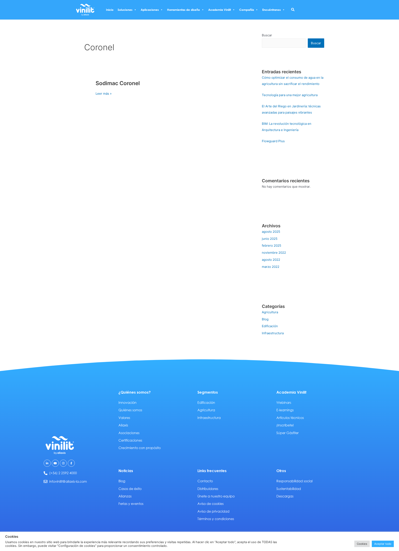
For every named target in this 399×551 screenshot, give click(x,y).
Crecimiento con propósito (139, 448)
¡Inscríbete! (285, 425)
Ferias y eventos (130, 503)
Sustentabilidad (288, 488)
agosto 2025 (271, 232)
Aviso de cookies (210, 503)
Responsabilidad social (294, 481)
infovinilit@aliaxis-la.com (68, 481)
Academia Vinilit (219, 9)
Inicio (109, 9)
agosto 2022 (271, 260)
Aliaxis (123, 425)
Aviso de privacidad (213, 511)
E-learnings (285, 410)
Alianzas (125, 496)
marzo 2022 (270, 267)
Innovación (127, 402)
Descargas (284, 496)
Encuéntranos (271, 9)
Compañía (246, 9)
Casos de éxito (130, 488)
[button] (293, 9)
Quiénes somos (130, 410)
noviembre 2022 (274, 253)
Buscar (267, 35)
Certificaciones (130, 440)
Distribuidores (207, 488)
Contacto (205, 481)
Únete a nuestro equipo (216, 496)
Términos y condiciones (215, 519)
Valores (124, 417)
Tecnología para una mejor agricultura (290, 95)
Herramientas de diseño (183, 9)
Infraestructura (273, 333)
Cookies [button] (362, 543)
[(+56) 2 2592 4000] (45, 473)
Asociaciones (128, 433)
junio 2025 (269, 239)
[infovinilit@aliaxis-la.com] (45, 481)
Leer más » (104, 93)
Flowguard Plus (273, 141)
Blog (265, 319)
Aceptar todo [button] (382, 543)
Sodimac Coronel (118, 83)
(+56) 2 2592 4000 (63, 473)
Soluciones (125, 9)
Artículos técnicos (290, 417)
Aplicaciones (150, 9)
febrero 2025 (271, 245)
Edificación (270, 326)
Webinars (283, 402)
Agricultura (270, 312)
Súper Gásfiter (287, 433)
